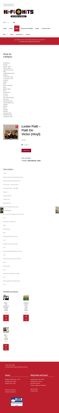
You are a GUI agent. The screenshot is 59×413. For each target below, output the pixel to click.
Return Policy (34, 389)
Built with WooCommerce (21, 367)
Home (5, 28)
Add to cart (26, 150)
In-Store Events (46, 28)
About (11, 28)
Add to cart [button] (6, 317)
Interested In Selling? (27, 28)
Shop (16, 28)
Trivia (11, 34)
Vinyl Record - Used (34, 160)
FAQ (4, 34)
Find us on (10, 390)
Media (37, 28)
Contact (27, 34)
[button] (17, 127)
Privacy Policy (34, 391)
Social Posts (19, 34)
